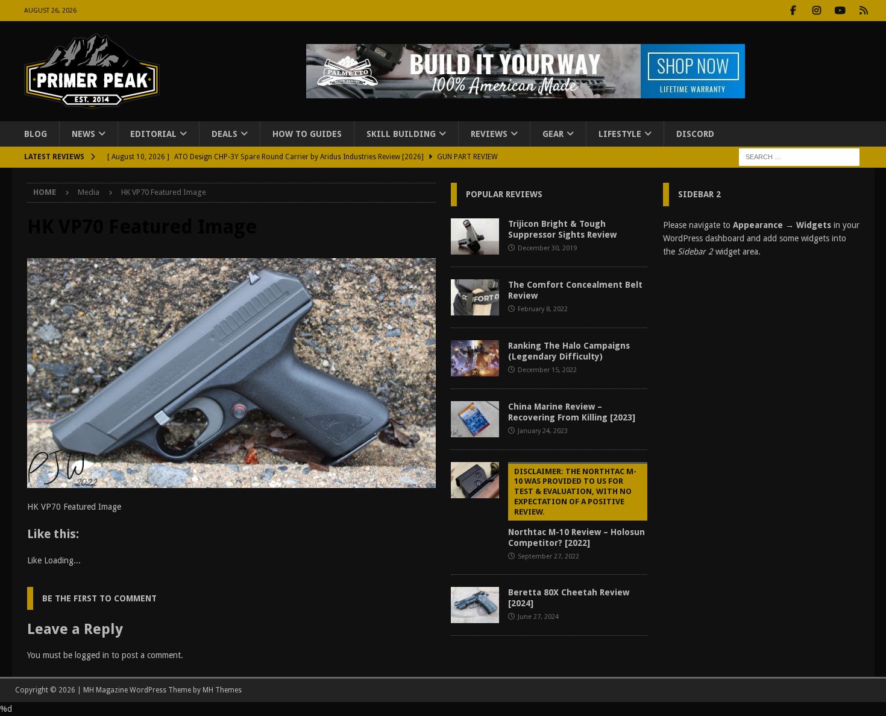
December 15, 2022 (547, 370)
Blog (35, 134)
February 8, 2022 (543, 309)
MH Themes (222, 690)
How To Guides (307, 134)
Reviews (489, 134)
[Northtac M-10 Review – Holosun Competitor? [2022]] (475, 480)
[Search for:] (799, 157)
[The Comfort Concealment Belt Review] (475, 297)
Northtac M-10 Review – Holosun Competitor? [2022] (576, 507)
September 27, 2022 (548, 556)
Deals (224, 134)
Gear (553, 134)
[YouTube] (840, 10)
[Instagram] (817, 10)
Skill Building (401, 134)
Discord (695, 134)
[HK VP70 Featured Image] (231, 481)
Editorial (153, 134)
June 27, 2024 (538, 617)
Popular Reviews (504, 194)
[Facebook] (793, 10)
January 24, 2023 (543, 431)
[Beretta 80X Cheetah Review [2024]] (475, 605)
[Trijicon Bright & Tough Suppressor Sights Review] (475, 236)
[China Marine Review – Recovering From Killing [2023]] (475, 419)
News (83, 134)
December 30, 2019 (547, 248)
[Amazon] (864, 10)
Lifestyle (620, 134)
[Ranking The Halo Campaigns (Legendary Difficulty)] (475, 358)
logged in (92, 655)
